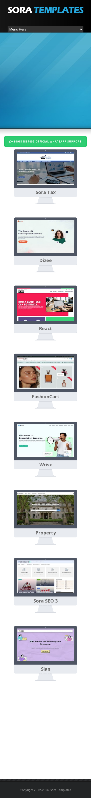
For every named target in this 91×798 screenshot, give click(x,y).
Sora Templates (60, 790)
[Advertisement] (45, 80)
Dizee (45, 260)
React (45, 328)
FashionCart (45, 397)
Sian (45, 669)
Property (45, 533)
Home (37, 696)
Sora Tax (46, 192)
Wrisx (45, 465)
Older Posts (82, 696)
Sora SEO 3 (45, 601)
